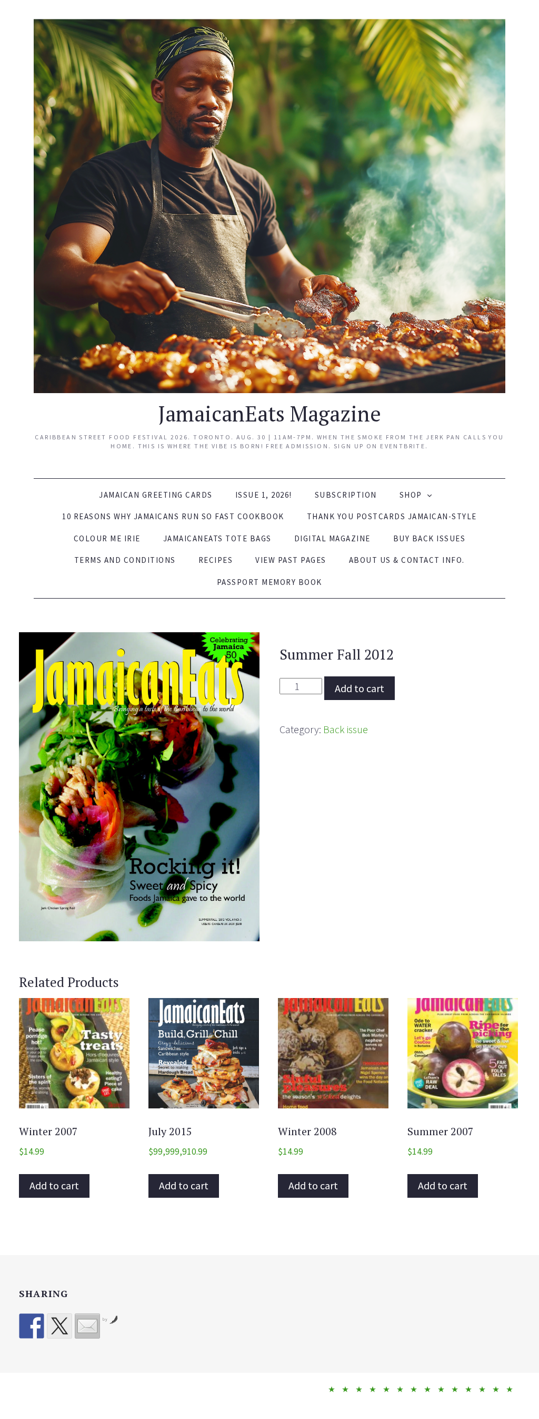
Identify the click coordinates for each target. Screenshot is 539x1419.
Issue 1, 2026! (263, 495)
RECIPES (215, 560)
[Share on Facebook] (31, 1326)
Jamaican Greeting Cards (156, 495)
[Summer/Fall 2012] (139, 786)
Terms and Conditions (125, 560)
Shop (411, 495)
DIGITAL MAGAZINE (332, 538)
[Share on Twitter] (59, 1326)
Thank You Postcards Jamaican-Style (392, 516)
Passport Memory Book (269, 582)
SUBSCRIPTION (346, 495)
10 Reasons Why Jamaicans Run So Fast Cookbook (173, 516)
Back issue (345, 729)
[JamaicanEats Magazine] (270, 204)
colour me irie (107, 538)
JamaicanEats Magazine (269, 413)
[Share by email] (87, 1326)
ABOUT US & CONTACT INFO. (407, 560)
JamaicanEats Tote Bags (217, 538)
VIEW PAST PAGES (290, 560)
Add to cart (359, 688)
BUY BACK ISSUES (429, 538)
